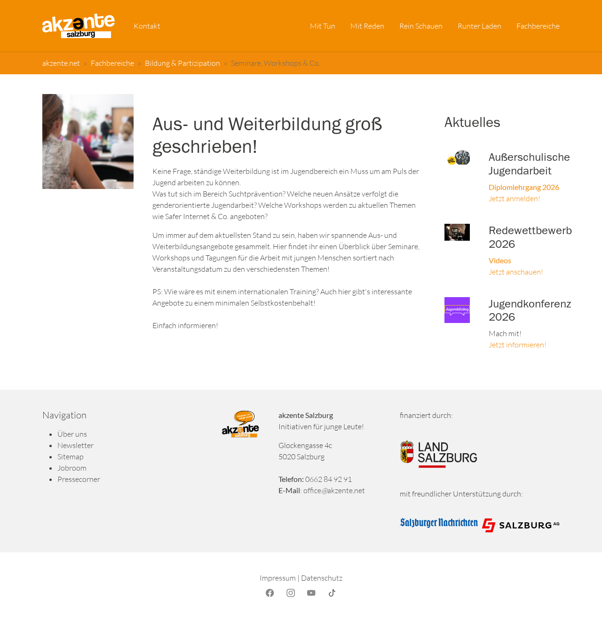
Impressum (278, 578)
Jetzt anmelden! (514, 198)
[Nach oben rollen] (581, 601)
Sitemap (70, 456)
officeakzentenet (334, 490)
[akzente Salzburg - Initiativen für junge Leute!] (78, 26)
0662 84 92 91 (328, 479)
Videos (501, 260)
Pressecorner (78, 479)
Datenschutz (321, 578)
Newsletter (75, 445)
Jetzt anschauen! (516, 271)
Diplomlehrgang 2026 (524, 186)
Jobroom (72, 467)
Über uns (72, 434)
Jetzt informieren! (518, 344)
